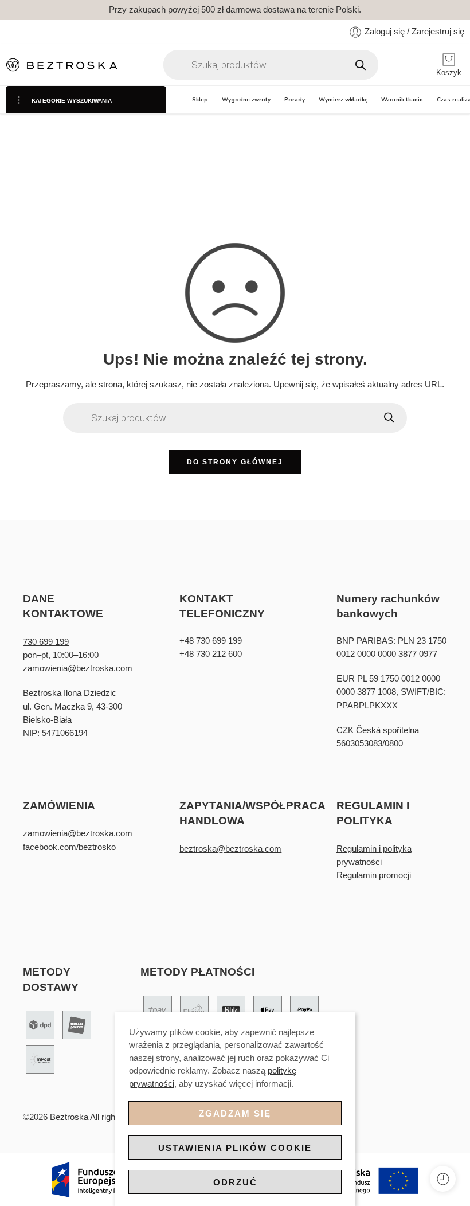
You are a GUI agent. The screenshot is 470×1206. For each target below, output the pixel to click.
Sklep (200, 99)
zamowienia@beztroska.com (77, 668)
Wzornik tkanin (402, 99)
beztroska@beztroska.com (230, 848)
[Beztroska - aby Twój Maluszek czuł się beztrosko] (61, 65)
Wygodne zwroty (246, 99)
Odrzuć (235, 1182)
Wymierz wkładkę (343, 99)
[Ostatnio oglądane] (443, 1179)
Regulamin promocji (373, 875)
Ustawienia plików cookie (235, 1148)
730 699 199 (46, 642)
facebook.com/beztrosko (69, 847)
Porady (294, 99)
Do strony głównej (235, 462)
